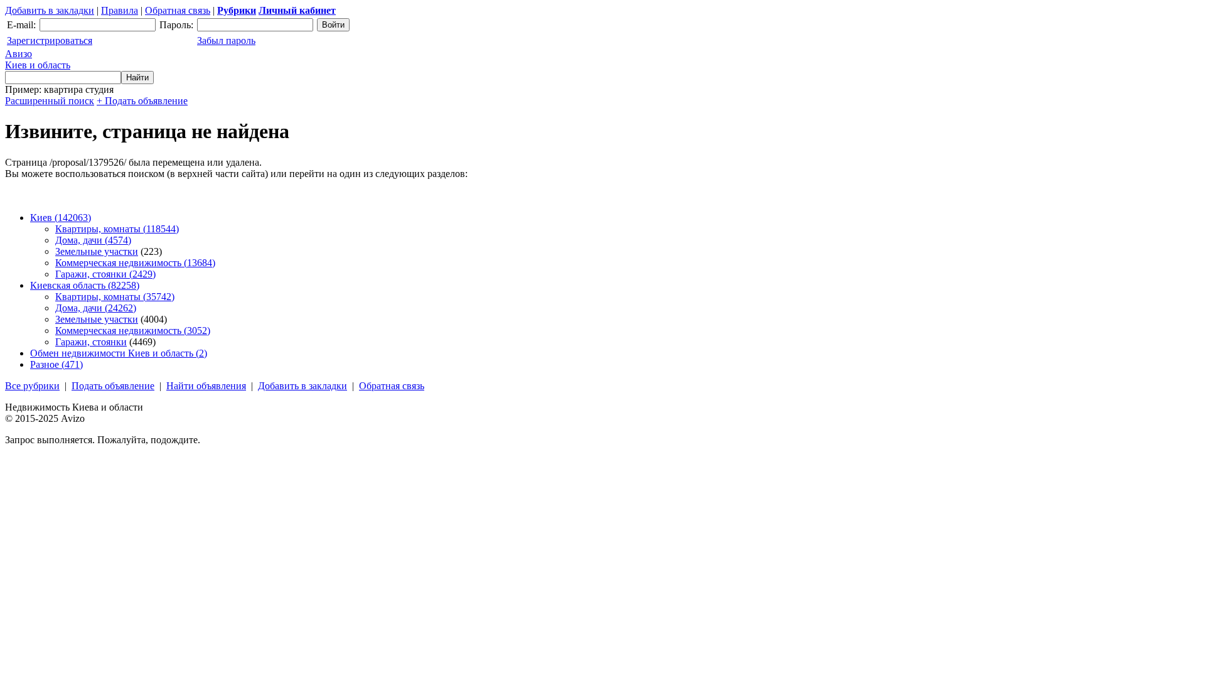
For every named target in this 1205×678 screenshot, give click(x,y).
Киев (60, 217)
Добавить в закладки (49, 10)
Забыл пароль (226, 40)
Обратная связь (177, 10)
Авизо (37, 59)
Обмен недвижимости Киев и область (118, 353)
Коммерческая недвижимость (135, 262)
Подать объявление (113, 385)
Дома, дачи (93, 240)
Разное (56, 364)
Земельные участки (96, 251)
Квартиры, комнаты (117, 228)
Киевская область (84, 285)
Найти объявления (206, 385)
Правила (119, 10)
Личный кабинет (297, 10)
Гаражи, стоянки (105, 274)
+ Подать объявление (142, 100)
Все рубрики (32, 385)
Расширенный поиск (49, 100)
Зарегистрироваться (49, 40)
